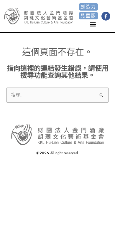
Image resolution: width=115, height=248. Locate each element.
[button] (93, 24)
